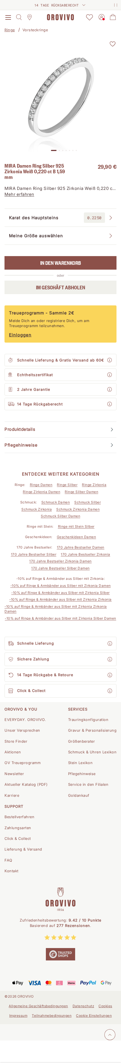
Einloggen (20, 335)
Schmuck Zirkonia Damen (78, 509)
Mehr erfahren (19, 194)
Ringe (10, 30)
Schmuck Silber (87, 502)
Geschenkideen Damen (76, 537)
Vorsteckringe (35, 30)
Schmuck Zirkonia (36, 509)
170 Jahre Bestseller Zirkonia (85, 554)
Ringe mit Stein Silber (76, 526)
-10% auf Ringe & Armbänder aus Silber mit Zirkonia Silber (60, 593)
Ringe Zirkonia (94, 485)
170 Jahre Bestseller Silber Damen (60, 568)
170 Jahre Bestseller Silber (34, 554)
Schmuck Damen (55, 502)
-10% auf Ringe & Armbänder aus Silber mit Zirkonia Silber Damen (60, 618)
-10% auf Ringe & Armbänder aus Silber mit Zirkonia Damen (60, 585)
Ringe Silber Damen (81, 492)
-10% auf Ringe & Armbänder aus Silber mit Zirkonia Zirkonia (60, 599)
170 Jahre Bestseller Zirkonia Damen (60, 561)
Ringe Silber (67, 485)
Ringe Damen (41, 485)
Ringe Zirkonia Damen (41, 492)
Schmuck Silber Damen (60, 516)
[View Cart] (112, 17)
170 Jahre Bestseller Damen (80, 547)
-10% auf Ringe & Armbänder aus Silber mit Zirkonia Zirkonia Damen (56, 608)
